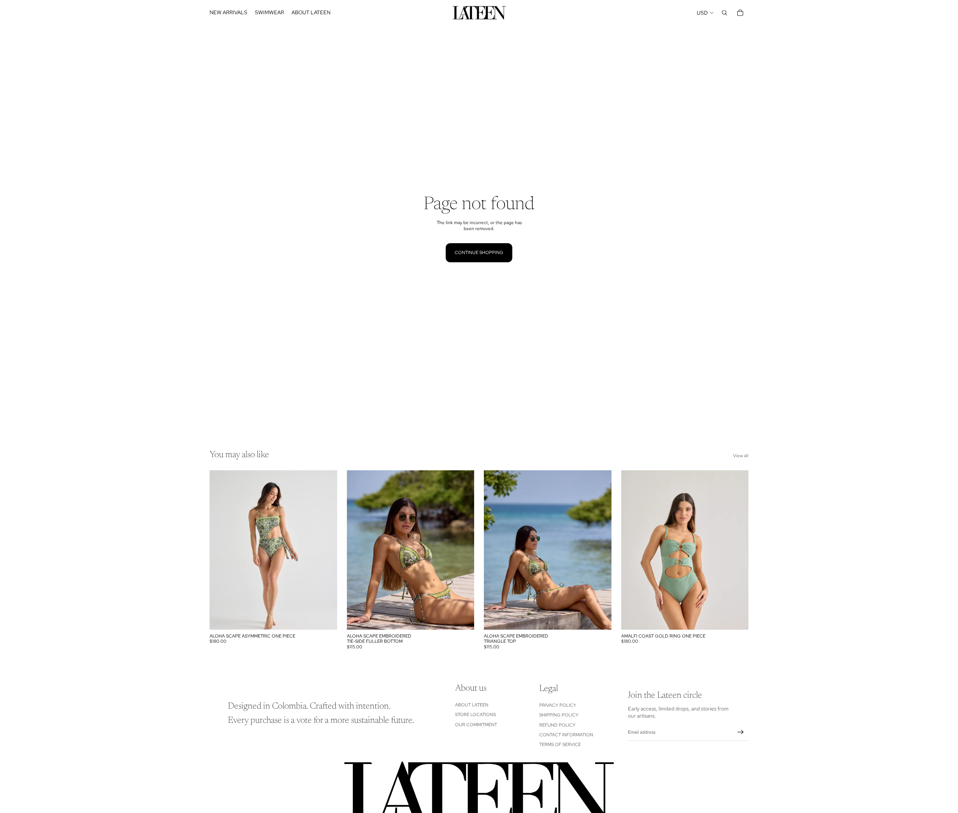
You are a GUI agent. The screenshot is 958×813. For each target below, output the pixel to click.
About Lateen (471, 705)
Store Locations (475, 715)
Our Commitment (476, 725)
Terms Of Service (560, 745)
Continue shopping (479, 253)
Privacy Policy (557, 705)
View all (740, 456)
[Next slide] (326, 550)
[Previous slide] (221, 550)
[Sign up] (740, 732)
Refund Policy (557, 725)
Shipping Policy (559, 715)
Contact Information (566, 735)
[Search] (724, 12)
